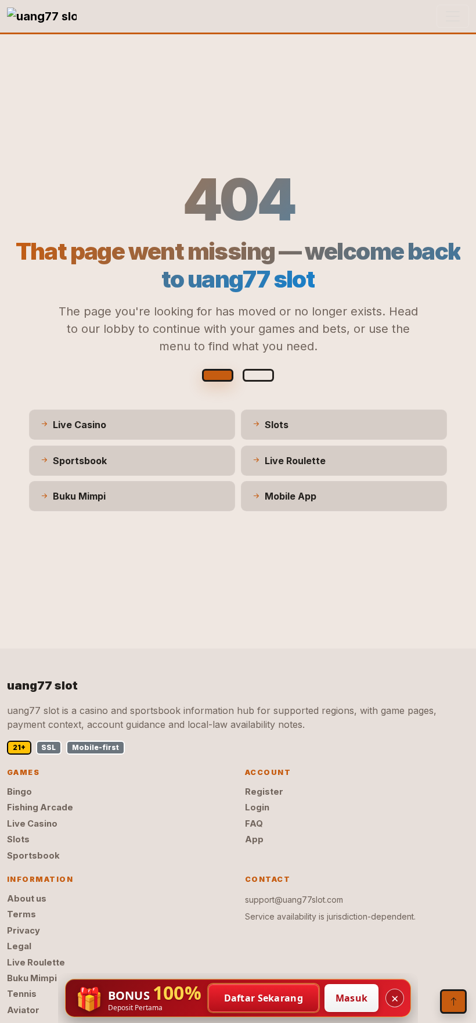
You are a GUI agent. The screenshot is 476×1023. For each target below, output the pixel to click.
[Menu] (453, 16)
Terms (21, 914)
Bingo (19, 792)
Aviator (23, 1010)
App (254, 839)
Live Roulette (36, 962)
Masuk (352, 998)
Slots (18, 839)
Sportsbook (33, 855)
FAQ (254, 824)
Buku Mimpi (32, 978)
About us (26, 898)
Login (257, 807)
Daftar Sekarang (264, 998)
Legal (19, 946)
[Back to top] (453, 1001)
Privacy (23, 930)
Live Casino (32, 824)
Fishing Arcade (40, 807)
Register (264, 792)
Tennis (22, 994)
